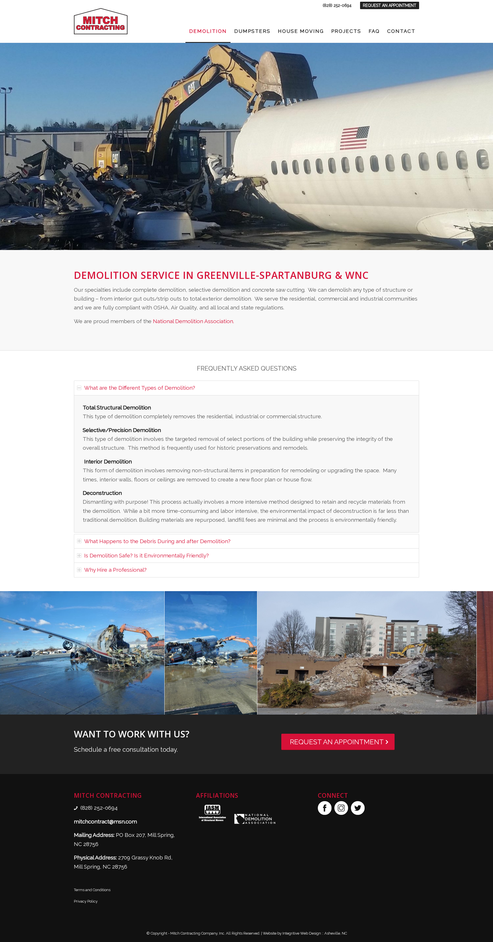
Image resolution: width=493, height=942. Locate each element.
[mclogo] (101, 21)
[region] (246, 464)
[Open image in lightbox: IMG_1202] (250, 708)
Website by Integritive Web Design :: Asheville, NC (305, 933)
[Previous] (5, 146)
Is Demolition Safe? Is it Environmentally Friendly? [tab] (146, 555)
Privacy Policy (86, 901)
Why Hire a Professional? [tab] (115, 570)
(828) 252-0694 (337, 5)
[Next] (488, 146)
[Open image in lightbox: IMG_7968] (158, 708)
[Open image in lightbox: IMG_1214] (470, 708)
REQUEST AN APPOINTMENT (389, 5)
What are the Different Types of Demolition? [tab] (139, 388)
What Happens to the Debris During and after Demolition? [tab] (157, 541)
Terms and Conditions (92, 890)
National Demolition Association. (193, 321)
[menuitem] (337, 5)
